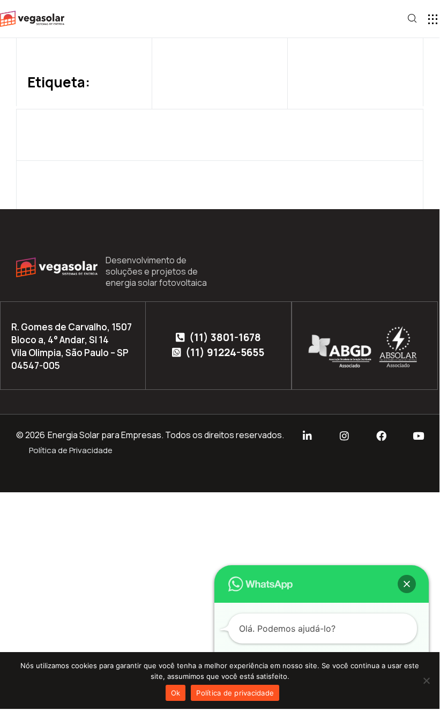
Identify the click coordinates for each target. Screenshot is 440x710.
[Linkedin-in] (307, 436)
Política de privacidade (235, 693)
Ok (176, 693)
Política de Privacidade (71, 450)
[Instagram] (344, 436)
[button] (433, 19)
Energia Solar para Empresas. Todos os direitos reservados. (166, 435)
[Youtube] (418, 436)
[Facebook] (381, 436)
